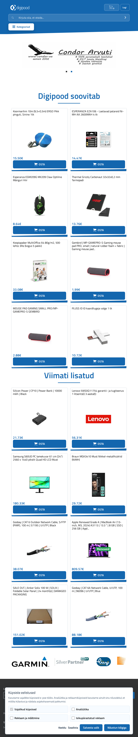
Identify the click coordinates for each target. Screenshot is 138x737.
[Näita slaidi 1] (66, 71)
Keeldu (62, 728)
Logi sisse (125, 7)
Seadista (73, 728)
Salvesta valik (91, 728)
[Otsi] (125, 17)
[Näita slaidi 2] (71, 71)
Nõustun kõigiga (117, 728)
